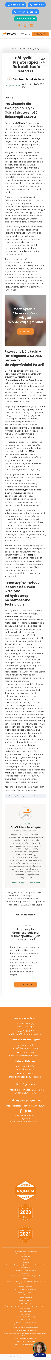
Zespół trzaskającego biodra (25, 1344)
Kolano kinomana (25, 1287)
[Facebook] (19, 25)
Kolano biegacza (25, 1284)
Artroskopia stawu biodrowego (25, 1251)
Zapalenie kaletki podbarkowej (25, 1325)
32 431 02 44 (25, 1052)
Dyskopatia (25, 1262)
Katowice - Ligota (27, 12)
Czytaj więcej (25, 984)
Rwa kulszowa (25, 1311)
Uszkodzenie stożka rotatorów (25, 1322)
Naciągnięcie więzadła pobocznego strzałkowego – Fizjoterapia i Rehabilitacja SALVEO (23, 895)
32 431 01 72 (25, 1031)
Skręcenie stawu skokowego (25, 1317)
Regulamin (25, 1118)
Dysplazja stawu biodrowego (25, 1270)
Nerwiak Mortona (25, 1295)
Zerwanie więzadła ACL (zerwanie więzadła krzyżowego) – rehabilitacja (25, 1334)
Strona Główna (19, 48)
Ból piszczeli (25, 1257)
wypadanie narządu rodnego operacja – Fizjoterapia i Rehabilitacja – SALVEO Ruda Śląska (25, 901)
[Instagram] (25, 25)
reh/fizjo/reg (33, 48)
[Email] (31, 25)
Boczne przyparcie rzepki (25, 1254)
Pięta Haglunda (25, 1303)
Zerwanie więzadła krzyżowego (25, 1339)
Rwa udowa (25, 1314)
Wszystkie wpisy (19, 882)
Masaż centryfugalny (25, 1292)
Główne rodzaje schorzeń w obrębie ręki (25, 1276)
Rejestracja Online (25, 18)
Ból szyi (25, 1259)
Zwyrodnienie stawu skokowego (25, 1347)
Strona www (35, 882)
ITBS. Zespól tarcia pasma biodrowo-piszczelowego (25, 1281)
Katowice (39, 5)
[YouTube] (30, 1111)
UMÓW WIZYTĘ (40, 34)
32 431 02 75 (25, 1073)
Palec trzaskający (25, 1300)
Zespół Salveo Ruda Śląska (26, 827)
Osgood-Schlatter (25, 1298)
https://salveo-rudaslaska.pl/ (24, 790)
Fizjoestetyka (25, 1273)
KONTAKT (25, 331)
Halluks (25, 1278)
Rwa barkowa (25, 1308)
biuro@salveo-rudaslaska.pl (28, 1034)
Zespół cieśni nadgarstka (25, 1341)
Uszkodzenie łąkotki (25, 1319)
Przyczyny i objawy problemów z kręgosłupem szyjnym (25, 1306)
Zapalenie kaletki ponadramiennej (26, 1328)
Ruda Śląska (17, 5)
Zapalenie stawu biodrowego (25, 1330)
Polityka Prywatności (25, 1115)
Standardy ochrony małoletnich (25, 1121)
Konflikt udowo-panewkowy (25, 1289)
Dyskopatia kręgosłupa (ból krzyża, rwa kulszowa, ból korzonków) (25, 1266)
